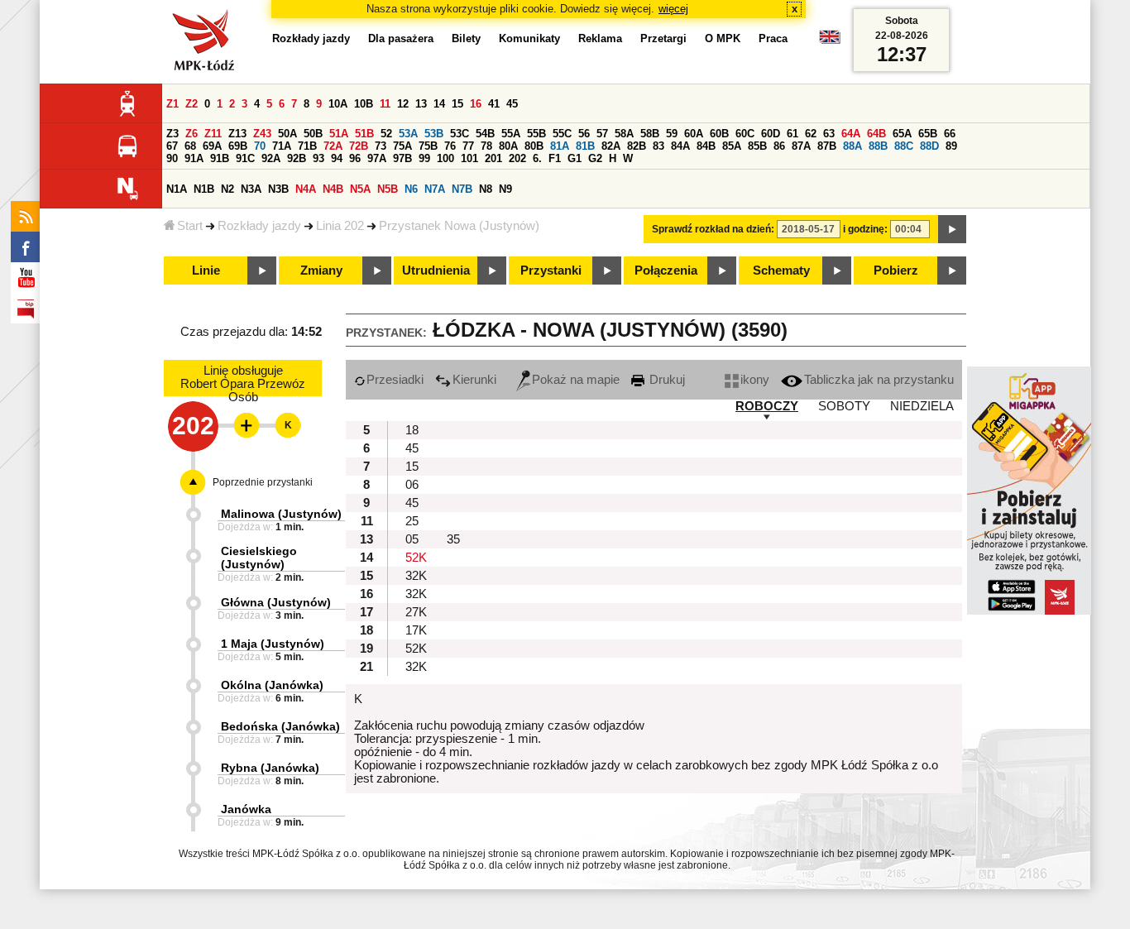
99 (424, 158)
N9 (505, 189)
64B (876, 133)
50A (287, 133)
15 (457, 104)
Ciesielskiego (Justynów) (259, 557)
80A (508, 146)
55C (562, 133)
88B (878, 146)
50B (313, 133)
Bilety (466, 38)
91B (219, 158)
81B (585, 146)
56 (584, 133)
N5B (387, 189)
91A (193, 158)
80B (533, 146)
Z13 (237, 133)
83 (658, 146)
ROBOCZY (766, 406)
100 (445, 158)
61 (792, 133)
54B (485, 133)
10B (363, 104)
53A (408, 133)
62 (810, 133)
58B (649, 133)
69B (237, 146)
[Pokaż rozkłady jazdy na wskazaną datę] (952, 229)
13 (421, 104)
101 (469, 158)
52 (386, 133)
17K (416, 630)
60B (719, 133)
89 (951, 146)
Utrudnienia (436, 270)
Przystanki (551, 270)
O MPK (722, 38)
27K (416, 612)
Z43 (262, 133)
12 (403, 104)
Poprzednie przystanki (263, 482)
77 (468, 146)
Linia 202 (340, 225)
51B (364, 133)
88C (903, 146)
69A (212, 146)
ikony (754, 379)
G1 (574, 158)
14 (439, 104)
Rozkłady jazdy (259, 225)
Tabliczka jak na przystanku (879, 379)
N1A (176, 189)
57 (602, 133)
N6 (411, 189)
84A (680, 146)
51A (338, 133)
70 (260, 146)
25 (412, 521)
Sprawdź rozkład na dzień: (713, 229)
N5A (360, 189)
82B (636, 146)
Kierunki (474, 379)
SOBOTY (844, 406)
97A (376, 158)
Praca (773, 38)
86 (779, 146)
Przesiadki (395, 379)
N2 (227, 189)
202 (517, 158)
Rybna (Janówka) (270, 767)
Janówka (246, 809)
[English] (829, 40)
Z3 (172, 133)
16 (475, 104)
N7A (434, 189)
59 (672, 133)
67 (172, 146)
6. (537, 158)
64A (850, 133)
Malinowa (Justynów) (281, 513)
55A (510, 133)
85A (731, 146)
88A (852, 146)
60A (693, 133)
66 (949, 133)
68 (190, 146)
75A (402, 146)
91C (245, 158)
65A (902, 133)
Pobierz (896, 270)
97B (402, 158)
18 (412, 430)
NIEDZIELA (922, 406)
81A (559, 146)
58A (624, 133)
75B (428, 146)
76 (450, 146)
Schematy (781, 270)
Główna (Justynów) (276, 602)
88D (929, 146)
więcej (673, 8)
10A (337, 104)
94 (336, 158)
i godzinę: (865, 229)
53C (459, 133)
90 (172, 158)
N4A (305, 189)
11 (385, 104)
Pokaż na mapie (576, 379)
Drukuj (665, 379)
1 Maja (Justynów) (272, 643)
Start (190, 225)
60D (770, 133)
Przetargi (663, 38)
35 (453, 539)
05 (412, 539)
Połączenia (665, 270)
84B (706, 146)
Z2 (191, 104)
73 (380, 146)
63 (829, 133)
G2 (595, 158)
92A (270, 158)
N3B (278, 189)
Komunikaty (529, 38)
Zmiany (321, 270)
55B (536, 133)
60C (744, 133)
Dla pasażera (400, 38)
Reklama (600, 38)
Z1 (172, 104)
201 (493, 158)
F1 (554, 158)
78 (486, 146)
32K (416, 575)
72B (358, 146)
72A (332, 146)
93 (318, 158)
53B (433, 133)
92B (296, 158)
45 (512, 104)
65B (927, 133)
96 (355, 158)
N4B (333, 189)
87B (826, 146)
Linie (206, 270)
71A (281, 146)
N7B (462, 189)
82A (610, 146)
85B (757, 146)
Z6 (191, 133)
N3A (251, 189)
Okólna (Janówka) (272, 685)
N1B (204, 189)
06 (412, 484)
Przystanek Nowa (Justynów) (459, 225)
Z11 (213, 133)
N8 (485, 189)
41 (494, 104)
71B (307, 146)
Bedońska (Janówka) (280, 726)
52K (416, 557)
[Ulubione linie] (241, 425)
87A (801, 146)
